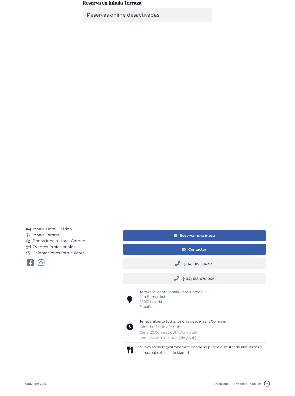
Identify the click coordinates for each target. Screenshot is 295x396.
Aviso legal (222, 383)
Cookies (255, 383)
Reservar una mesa (197, 236)
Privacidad (239, 383)
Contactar (196, 249)
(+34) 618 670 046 (198, 279)
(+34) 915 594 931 (199, 264)
